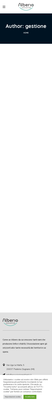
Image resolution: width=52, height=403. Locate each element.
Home (26, 33)
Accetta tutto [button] (30, 397)
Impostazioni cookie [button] (13, 397)
